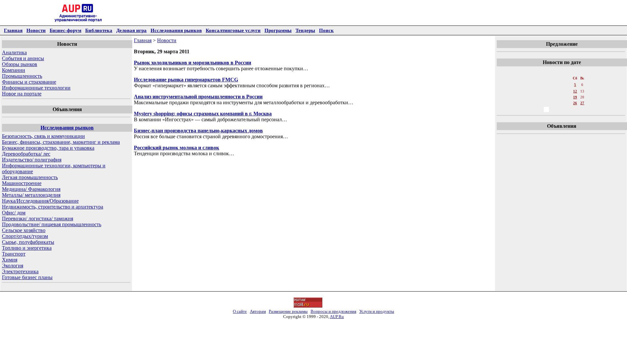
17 (561, 97)
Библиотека (98, 30)
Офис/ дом (13, 212)
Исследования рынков (176, 30)
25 (568, 103)
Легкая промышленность (30, 177)
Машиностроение (21, 183)
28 (539, 109)
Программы (278, 30)
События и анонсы (23, 58)
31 (561, 109)
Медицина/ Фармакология (31, 189)
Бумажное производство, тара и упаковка (48, 148)
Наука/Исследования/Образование (40, 201)
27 (582, 103)
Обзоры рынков (19, 64)
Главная (13, 30)
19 (575, 97)
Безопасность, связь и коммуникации (43, 136)
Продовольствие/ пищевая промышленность (51, 224)
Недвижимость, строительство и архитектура (52, 207)
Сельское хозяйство (23, 230)
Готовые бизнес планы (27, 277)
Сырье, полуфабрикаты (28, 242)
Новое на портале (21, 93)
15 (546, 97)
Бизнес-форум (65, 30)
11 (568, 91)
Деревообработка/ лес (26, 154)
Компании (13, 70)
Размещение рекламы (288, 311)
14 (539, 97)
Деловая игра (131, 30)
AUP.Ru (337, 316)
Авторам (258, 311)
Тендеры (305, 30)
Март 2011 (561, 71)
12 (575, 91)
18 (568, 97)
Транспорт (13, 254)
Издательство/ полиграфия (31, 159)
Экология (12, 265)
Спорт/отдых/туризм (25, 236)
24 (561, 103)
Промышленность (22, 76)
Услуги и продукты (376, 311)
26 (575, 103)
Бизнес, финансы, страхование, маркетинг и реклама (61, 142)
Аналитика (14, 52)
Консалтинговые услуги (233, 30)
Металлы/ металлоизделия (31, 195)
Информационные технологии (36, 88)
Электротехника (20, 271)
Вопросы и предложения (333, 311)
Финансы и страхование (29, 82)
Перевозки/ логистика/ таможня (37, 218)
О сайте (240, 311)
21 (539, 103)
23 (553, 103)
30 (553, 109)
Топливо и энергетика (27, 248)
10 (561, 91)
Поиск (326, 30)
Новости (36, 30)
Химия (9, 259)
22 (546, 103)
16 (553, 97)
